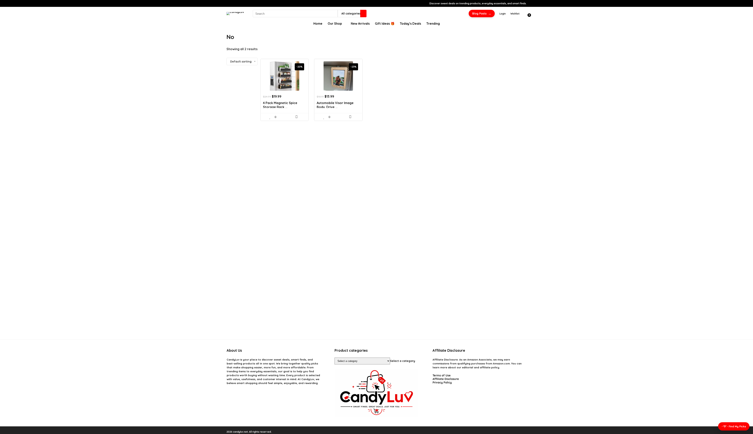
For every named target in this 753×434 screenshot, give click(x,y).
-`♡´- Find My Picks (734, 426)
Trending (433, 23)
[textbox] (402, 361)
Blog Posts (481, 13)
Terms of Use (442, 375)
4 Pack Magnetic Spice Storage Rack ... (280, 105)
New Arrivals (360, 23)
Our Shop (335, 23)
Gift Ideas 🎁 (385, 23)
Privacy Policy (442, 382)
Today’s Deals (410, 23)
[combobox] (402, 361)
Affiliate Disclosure (446, 379)
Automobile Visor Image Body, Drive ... (335, 105)
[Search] (363, 13)
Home (317, 23)
